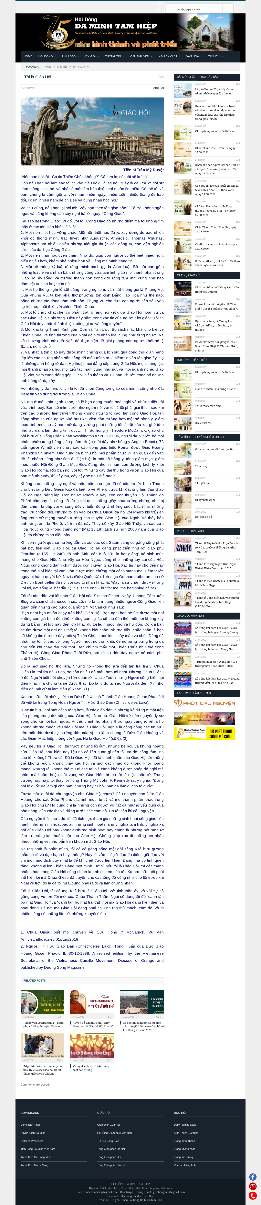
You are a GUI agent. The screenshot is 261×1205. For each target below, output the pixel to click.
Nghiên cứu (167, 56)
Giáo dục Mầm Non (190, 615)
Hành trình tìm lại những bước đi (215, 389)
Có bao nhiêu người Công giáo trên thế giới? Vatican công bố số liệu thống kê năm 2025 (143, 1026)
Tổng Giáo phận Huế (109, 1157)
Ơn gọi (90, 56)
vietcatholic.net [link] (41, 939)
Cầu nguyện (139, 56)
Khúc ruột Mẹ (203, 423)
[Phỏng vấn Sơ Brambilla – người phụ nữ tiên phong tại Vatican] (42, 1004)
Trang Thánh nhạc (184, 1148)
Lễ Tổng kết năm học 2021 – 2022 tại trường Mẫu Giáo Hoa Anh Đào (217, 681)
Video (181, 531)
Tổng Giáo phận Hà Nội (111, 1148)
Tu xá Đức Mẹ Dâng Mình (36, 1157)
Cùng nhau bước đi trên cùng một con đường (91, 1068)
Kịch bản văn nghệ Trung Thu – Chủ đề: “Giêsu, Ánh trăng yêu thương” (215, 325)
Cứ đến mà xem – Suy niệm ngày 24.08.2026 (216, 246)
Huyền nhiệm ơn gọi (210, 437)
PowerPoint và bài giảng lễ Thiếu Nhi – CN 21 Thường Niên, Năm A (216, 306)
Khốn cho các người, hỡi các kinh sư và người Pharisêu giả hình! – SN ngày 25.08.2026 (217, 169)
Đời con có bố (203, 517)
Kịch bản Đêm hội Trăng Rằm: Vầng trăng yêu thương (217, 289)
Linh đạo (69, 56)
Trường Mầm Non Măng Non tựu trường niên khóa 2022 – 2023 (216, 664)
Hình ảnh (197, 531)
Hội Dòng (45, 56)
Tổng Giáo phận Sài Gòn (111, 1165)
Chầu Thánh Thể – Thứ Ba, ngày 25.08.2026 (215, 150)
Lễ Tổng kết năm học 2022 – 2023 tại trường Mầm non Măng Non (216, 647)
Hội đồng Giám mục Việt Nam (115, 1132)
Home (28, 56)
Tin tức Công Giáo (108, 1141)
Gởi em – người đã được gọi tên (214, 449)
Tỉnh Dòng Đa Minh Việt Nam (38, 1148)
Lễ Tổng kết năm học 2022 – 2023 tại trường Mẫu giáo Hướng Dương (216, 630)
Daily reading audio (185, 1124)
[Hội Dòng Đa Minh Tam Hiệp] (130, 31)
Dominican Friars (31, 1124)
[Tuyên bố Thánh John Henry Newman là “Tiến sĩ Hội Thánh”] (92, 1004)
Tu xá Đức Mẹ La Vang (34, 1165)
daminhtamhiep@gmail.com (101, 1192)
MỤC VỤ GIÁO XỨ (188, 275)
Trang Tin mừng (183, 1157)
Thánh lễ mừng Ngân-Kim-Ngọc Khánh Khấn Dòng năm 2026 (215, 566)
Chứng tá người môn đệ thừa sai (215, 131)
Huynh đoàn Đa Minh (33, 1132)
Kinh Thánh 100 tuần (186, 1132)
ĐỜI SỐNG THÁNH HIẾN (192, 359)
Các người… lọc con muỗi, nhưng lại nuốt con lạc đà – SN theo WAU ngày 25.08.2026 (217, 190)
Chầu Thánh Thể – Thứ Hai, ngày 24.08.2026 (216, 229)
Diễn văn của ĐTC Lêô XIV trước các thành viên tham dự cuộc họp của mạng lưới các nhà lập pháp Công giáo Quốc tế (215, 112)
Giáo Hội (158, 88)
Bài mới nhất (186, 77)
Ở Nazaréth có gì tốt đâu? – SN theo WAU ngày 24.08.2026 (217, 263)
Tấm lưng (201, 466)
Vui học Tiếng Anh (185, 1165)
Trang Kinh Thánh (184, 1141)
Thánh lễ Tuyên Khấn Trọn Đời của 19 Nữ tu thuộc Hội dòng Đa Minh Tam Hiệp (217, 547)
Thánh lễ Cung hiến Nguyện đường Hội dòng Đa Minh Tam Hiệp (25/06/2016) (217, 602)
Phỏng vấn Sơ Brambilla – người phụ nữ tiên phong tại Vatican (43, 1024)
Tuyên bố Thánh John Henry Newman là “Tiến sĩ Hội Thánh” (93, 1024)
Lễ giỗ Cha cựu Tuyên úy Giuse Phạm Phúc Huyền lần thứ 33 (214, 91)
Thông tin (113, 56)
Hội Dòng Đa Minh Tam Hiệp (137, 1196)
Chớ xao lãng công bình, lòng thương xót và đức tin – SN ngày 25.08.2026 (215, 211)
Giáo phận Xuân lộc (109, 1124)
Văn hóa (192, 56)
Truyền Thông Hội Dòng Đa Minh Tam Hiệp (136, 1200)
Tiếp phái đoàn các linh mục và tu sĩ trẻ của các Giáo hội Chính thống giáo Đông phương (42, 1069)
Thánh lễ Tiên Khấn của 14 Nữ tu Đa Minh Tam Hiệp (217, 583)
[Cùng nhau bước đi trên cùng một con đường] (92, 1047)
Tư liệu (214, 56)
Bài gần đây (210, 77)
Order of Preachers (32, 1141)
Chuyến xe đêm (205, 500)
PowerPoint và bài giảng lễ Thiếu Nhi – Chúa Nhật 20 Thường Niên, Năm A (216, 346)
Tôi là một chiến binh (208, 406)
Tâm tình (183, 437)
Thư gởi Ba (202, 483)
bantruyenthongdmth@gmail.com (165, 1192)
